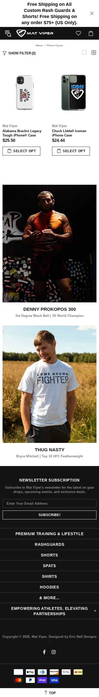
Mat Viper (34, 33)
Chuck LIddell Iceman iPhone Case (69, 133)
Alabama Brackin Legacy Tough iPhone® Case (22, 133)
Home (39, 45)
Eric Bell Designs (82, 637)
